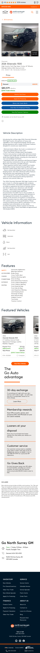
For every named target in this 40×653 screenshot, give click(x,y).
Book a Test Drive (20, 94)
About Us (23, 604)
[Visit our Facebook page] (23, 641)
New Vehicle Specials (9, 593)
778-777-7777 (13, 453)
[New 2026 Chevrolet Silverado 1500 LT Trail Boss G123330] (13, 325)
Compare (22, 355)
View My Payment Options (20, 112)
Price (8, 75)
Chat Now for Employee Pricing (20, 108)
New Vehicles (7, 583)
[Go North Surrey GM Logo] (18, 12)
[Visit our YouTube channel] (16, 641)
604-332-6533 (17, 553)
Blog (21, 614)
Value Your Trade (8, 590)
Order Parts (23, 596)
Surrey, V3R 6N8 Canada (24, 636)
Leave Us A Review (25, 611)
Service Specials (25, 590)
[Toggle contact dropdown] (38, 6)
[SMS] (38, 2)
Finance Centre (7, 604)
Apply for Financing (20, 99)
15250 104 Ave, (13, 636)
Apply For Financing (9, 596)
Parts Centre (24, 593)
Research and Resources (24, 619)
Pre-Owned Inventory (9, 586)
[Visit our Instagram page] (19, 641)
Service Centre (24, 583)
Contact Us (23, 608)
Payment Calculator (9, 611)
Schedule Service (25, 586)
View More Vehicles (20, 363)
